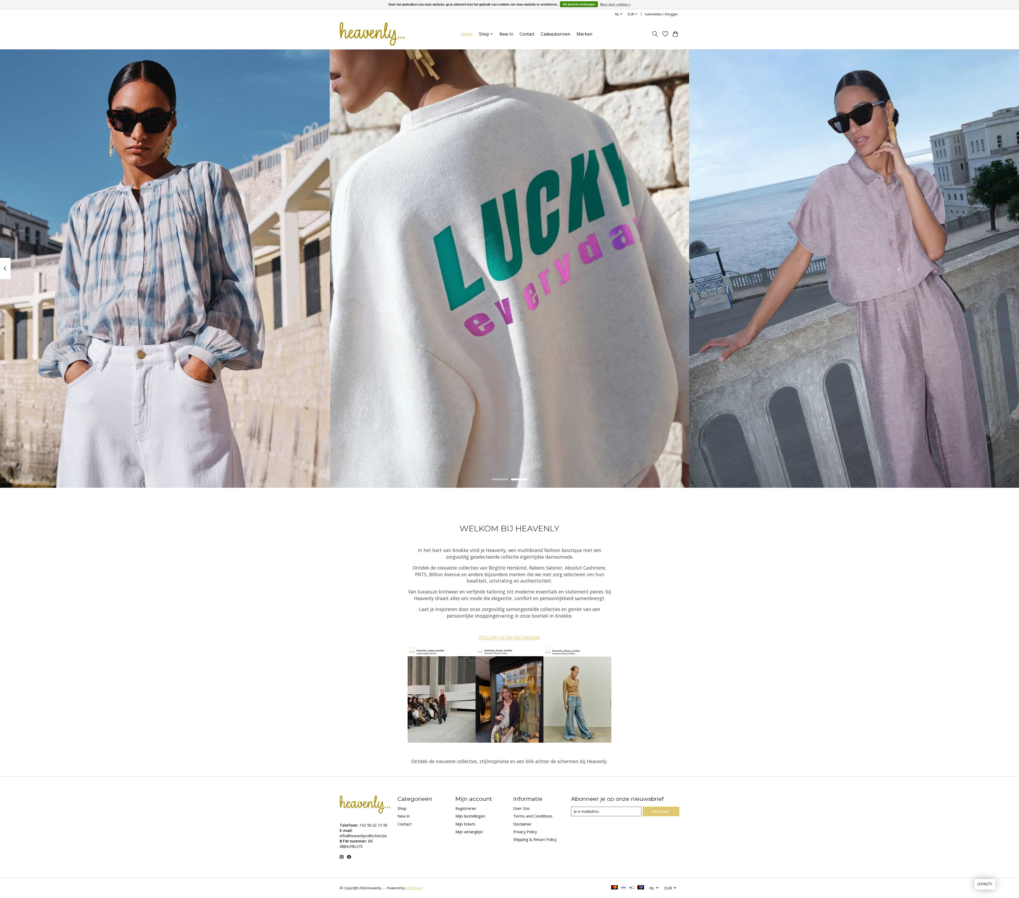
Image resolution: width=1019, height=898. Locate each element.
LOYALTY (984, 884)
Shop (402, 808)
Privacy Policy (525, 831)
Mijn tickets (465, 824)
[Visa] (623, 888)
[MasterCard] (614, 888)
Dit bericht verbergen (579, 4)
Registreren (465, 808)
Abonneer (661, 811)
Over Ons (521, 808)
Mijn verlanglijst (469, 831)
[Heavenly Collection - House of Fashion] (372, 34)
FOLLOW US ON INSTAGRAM (509, 637)
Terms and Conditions (532, 816)
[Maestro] (640, 888)
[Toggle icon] (655, 34)
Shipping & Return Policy (534, 839)
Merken (584, 34)
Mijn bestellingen (470, 816)
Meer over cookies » (615, 4)
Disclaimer (522, 824)
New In (506, 34)
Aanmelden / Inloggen (661, 14)
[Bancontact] (632, 888)
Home (467, 34)
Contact (527, 34)
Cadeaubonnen (555, 34)
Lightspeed (414, 888)
